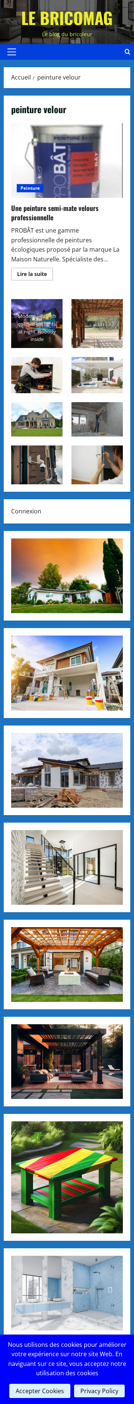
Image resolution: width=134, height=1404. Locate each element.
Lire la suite (35, 275)
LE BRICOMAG (67, 18)
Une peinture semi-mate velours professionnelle (67, 160)
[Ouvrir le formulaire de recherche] (127, 52)
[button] (12, 52)
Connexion (26, 511)
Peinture (30, 188)
